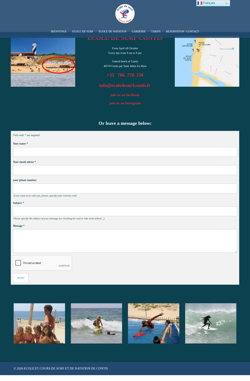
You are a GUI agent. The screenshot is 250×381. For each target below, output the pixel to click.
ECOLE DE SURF (82, 31)
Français (208, 2)
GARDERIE (139, 31)
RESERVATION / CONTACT (182, 31)
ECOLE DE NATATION (112, 31)
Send (20, 278)
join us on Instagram (125, 103)
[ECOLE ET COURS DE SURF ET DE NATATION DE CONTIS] (125, 14)
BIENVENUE (59, 31)
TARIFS (156, 31)
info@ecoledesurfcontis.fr (125, 85)
